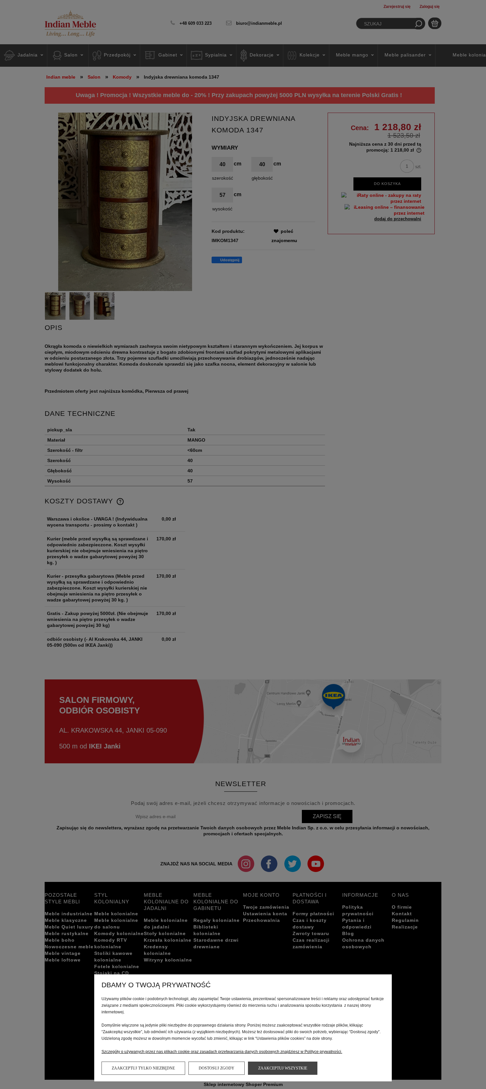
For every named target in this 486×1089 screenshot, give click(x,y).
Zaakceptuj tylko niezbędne (143, 1068)
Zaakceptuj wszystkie (282, 1068)
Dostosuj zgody (216, 1068)
